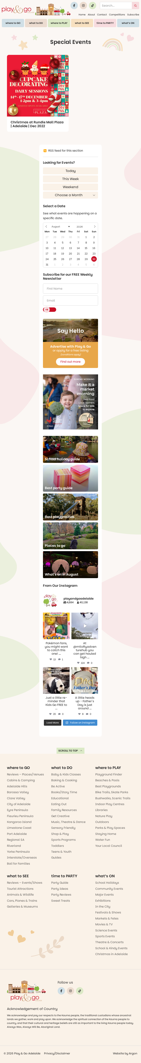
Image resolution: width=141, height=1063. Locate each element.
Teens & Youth (61, 852)
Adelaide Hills (17, 786)
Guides (56, 857)
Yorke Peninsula (18, 852)
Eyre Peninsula (17, 810)
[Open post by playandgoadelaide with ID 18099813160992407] (84, 680)
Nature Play (103, 816)
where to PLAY (59, 23)
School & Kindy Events (111, 948)
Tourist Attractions (20, 889)
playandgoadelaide (56, 615)
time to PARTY (105, 23)
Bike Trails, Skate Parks (111, 792)
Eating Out (58, 804)
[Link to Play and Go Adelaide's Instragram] (83, 5)
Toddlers (57, 846)
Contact (102, 14)
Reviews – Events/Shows (24, 883)
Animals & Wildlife (20, 895)
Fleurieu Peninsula (20, 816)
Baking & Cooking (64, 780)
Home (82, 14)
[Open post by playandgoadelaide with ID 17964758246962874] (84, 626)
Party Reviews (61, 895)
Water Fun (102, 840)
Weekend (70, 187)
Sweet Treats (60, 901)
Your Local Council (108, 846)
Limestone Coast (19, 828)
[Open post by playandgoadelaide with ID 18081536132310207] (56, 626)
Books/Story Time (64, 792)
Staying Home (105, 834)
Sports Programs (63, 840)
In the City (102, 906)
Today (71, 170)
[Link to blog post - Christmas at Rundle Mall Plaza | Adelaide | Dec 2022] (38, 86)
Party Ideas (59, 889)
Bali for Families (18, 863)
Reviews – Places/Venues (25, 774)
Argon (133, 1053)
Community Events (109, 889)
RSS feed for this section (65, 150)
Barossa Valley (18, 792)
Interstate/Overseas (22, 857)
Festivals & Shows (108, 912)
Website (118, 1053)
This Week (70, 179)
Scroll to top (68, 750)
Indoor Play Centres (109, 804)
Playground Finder (108, 774)
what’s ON (128, 23)
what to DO (36, 23)
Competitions (117, 14)
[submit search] (135, 5)
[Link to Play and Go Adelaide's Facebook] (74, 5)
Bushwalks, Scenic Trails (112, 798)
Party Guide (59, 883)
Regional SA (15, 840)
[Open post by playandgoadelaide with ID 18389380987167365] (56, 680)
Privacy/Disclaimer (57, 1053)
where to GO (13, 23)
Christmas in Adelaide (111, 954)
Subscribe (133, 14)
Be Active (58, 786)
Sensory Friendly (63, 828)
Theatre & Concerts (109, 942)
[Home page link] (36, 9)
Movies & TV (104, 924)
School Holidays (107, 883)
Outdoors (102, 822)
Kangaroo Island (19, 822)
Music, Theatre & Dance (68, 822)
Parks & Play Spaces (110, 828)
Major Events (104, 895)
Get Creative (60, 816)
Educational (60, 798)
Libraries (101, 810)
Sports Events (105, 936)
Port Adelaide (17, 834)
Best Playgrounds (108, 786)
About (91, 14)
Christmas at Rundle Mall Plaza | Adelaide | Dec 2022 (37, 124)
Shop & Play (60, 834)
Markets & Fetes (106, 918)
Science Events (106, 930)
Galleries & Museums (22, 906)
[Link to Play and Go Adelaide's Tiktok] (92, 5)
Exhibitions (103, 901)
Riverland (14, 846)
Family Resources (64, 810)
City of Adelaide (18, 804)
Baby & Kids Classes (66, 774)
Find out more (70, 362)
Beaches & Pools (107, 780)
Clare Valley (16, 798)
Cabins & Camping (21, 780)
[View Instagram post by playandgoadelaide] (67, 637)
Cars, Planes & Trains (22, 901)
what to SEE (82, 23)
